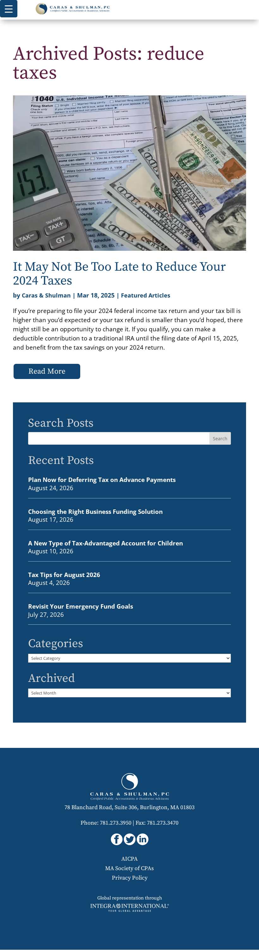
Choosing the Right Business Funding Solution (95, 511)
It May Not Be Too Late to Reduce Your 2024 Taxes (119, 273)
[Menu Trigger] (8, 8)
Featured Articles (145, 295)
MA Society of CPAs (129, 868)
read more (46, 371)
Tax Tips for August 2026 (64, 574)
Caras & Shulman (46, 295)
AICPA (129, 859)
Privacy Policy (130, 877)
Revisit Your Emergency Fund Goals (80, 606)
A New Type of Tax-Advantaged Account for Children (105, 543)
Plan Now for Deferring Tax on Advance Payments (102, 479)
